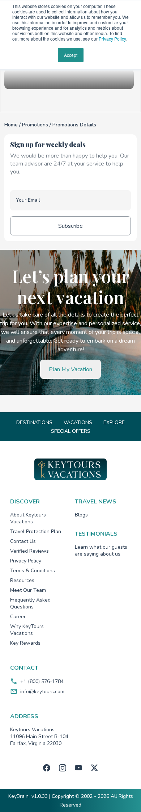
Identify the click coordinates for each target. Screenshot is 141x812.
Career (18, 616)
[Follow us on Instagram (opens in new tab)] (62, 767)
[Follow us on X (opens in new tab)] (94, 767)
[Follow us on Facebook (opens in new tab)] (46, 767)
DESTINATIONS (34, 422)
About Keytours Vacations (28, 518)
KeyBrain (18, 796)
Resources (22, 580)
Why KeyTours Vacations (27, 630)
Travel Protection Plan (35, 531)
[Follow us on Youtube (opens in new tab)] (78, 767)
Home (11, 124)
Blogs (81, 514)
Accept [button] (70, 55)
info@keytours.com (42, 691)
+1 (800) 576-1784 (42, 681)
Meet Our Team (28, 590)
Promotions (36, 124)
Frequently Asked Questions (30, 603)
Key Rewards (25, 643)
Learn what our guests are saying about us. (101, 550)
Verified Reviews (29, 551)
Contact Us (23, 541)
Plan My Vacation (70, 369)
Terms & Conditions (32, 570)
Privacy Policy (112, 38)
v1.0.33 (39, 796)
